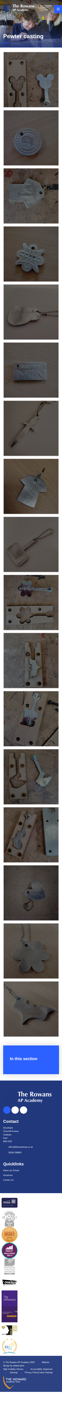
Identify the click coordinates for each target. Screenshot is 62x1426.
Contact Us (8, 1180)
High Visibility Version (13, 1369)
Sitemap (13, 1372)
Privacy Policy (31, 1372)
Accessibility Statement (41, 1369)
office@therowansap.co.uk (20, 1147)
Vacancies (8, 1175)
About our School (11, 1170)
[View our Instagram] (23, 1110)
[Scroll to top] (6, 1110)
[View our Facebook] (15, 1110)
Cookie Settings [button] (45, 1372)
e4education (18, 1365)
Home (6, 43)
